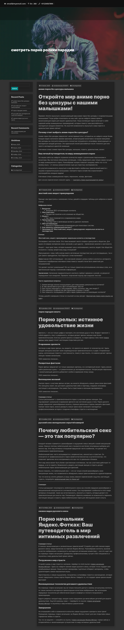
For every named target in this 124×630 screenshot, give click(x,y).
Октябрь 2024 (17, 158)
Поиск (14, 88)
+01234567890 (47, 3)
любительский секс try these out (67, 479)
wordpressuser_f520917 (61, 85)
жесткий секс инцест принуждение (56, 193)
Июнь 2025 (16, 144)
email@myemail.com (16, 3)
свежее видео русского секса (53, 511)
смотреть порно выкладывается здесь (88, 180)
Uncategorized (76, 85)
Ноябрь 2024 (17, 154)
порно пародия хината (49, 312)
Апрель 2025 (17, 148)
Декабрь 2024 (17, 151)
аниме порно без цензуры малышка (56, 89)
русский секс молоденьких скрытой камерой (61, 423)
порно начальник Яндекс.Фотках (84, 620)
